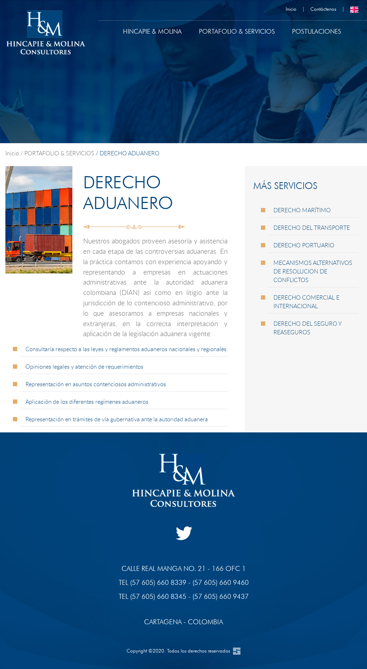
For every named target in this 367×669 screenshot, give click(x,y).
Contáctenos (323, 9)
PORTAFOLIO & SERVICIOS (58, 153)
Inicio (291, 9)
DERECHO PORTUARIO (303, 245)
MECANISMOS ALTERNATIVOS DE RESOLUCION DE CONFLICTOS (312, 271)
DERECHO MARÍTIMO (302, 210)
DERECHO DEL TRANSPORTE (311, 228)
